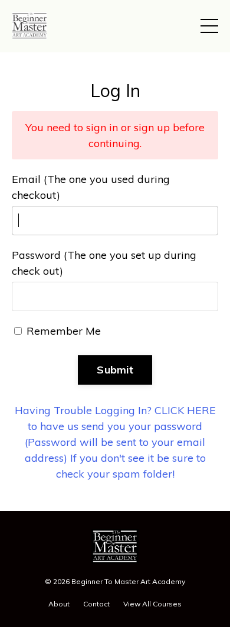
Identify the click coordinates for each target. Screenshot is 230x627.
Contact (96, 603)
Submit (115, 369)
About (59, 603)
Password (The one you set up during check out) (104, 263)
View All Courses (152, 603)
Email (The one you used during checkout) (91, 187)
